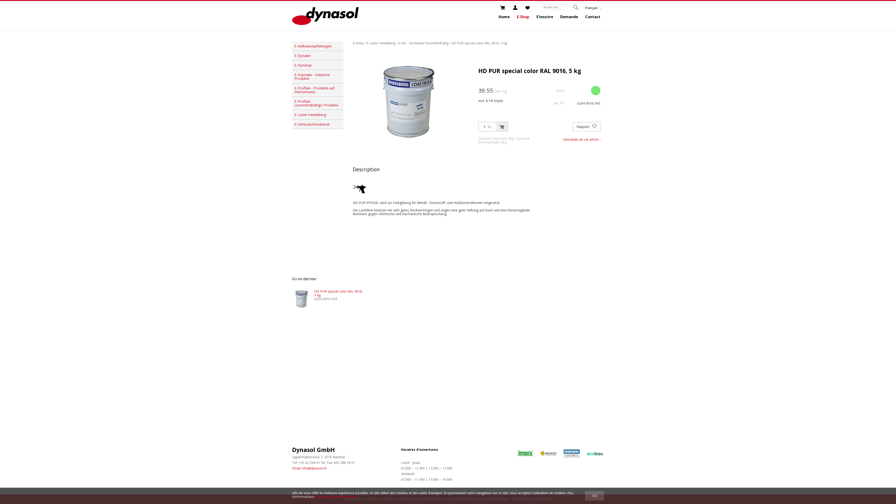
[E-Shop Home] (325, 16)
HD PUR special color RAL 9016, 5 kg (479, 43)
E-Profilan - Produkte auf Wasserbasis (314, 90)
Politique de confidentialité (336, 496)
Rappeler (584, 126)
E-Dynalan (302, 55)
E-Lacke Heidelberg (310, 114)
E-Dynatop (303, 65)
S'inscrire (544, 16)
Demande (569, 16)
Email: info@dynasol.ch (309, 468)
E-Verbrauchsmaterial (311, 124)
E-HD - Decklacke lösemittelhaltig (423, 43)
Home (504, 16)
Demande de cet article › (581, 139)
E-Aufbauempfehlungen (313, 46)
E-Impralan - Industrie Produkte (312, 76)
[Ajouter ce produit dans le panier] (502, 126)
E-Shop (523, 16)
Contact (592, 16)
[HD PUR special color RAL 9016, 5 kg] (301, 299)
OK (594, 496)
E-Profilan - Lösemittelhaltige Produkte (316, 103)
